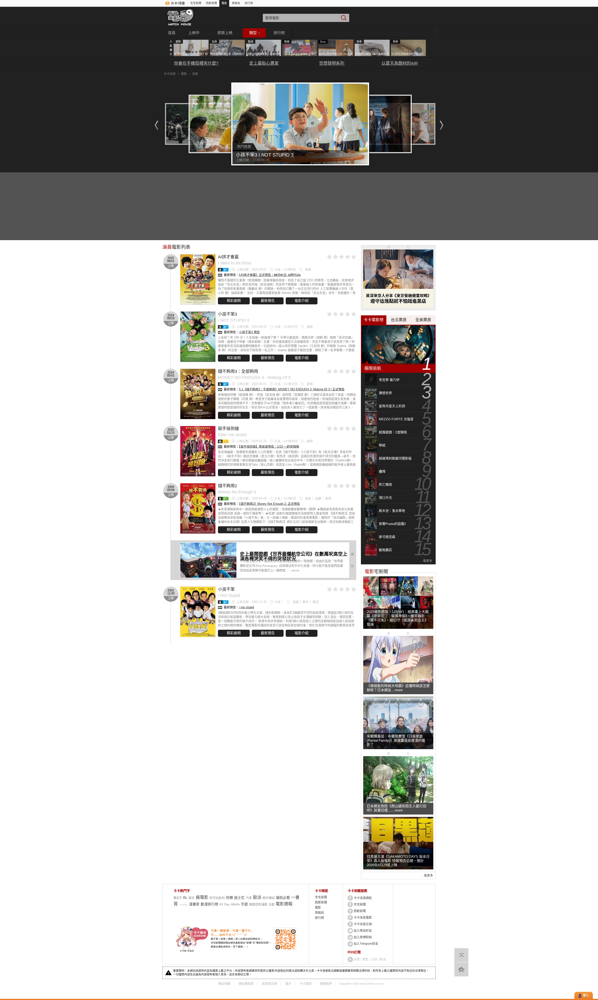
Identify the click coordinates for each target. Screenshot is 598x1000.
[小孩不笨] (198, 612)
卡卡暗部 (305, 983)
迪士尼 (239, 898)
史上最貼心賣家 (264, 63)
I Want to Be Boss (234, 263)
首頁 (171, 33)
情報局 (236, 3)
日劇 (271, 904)
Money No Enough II (237, 492)
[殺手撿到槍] (198, 451)
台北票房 (399, 320)
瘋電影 (202, 897)
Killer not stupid (232, 434)
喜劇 (308, 269)
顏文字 (178, 898)
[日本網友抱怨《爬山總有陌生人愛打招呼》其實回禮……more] (398, 802)
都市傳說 (269, 898)
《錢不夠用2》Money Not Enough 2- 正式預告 (269, 503)
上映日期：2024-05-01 (251, 384)
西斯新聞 (211, 3)
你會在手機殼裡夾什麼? (196, 63)
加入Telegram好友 (366, 943)
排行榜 (249, 3)
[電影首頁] (180, 17)
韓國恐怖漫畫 (258, 904)
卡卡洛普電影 (363, 917)
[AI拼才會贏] (198, 279)
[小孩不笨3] (198, 336)
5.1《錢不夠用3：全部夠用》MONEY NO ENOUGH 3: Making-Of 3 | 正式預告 (292, 389)
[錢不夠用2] (198, 508)
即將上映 (224, 33)
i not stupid (246, 607)
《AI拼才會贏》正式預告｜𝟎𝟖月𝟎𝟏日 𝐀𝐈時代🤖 (270, 275)
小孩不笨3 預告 (249, 332)
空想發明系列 (331, 63)
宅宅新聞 (195, 3)
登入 (586, 995)
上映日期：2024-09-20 (251, 326)
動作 (306, 602)
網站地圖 (224, 983)
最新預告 (268, 300)
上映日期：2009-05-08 (251, 498)
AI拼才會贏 (228, 257)
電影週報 (284, 904)
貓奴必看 (283, 898)
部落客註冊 (269, 983)
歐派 (257, 897)
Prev (155, 125)
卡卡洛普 (170, 73)
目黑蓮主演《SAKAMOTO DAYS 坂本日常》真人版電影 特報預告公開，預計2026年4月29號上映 (398, 860)
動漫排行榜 (209, 904)
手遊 (244, 904)
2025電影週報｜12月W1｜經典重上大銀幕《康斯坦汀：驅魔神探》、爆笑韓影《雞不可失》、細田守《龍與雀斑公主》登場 (398, 618)
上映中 (193, 33)
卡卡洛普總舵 (363, 898)
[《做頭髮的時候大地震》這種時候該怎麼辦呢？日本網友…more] (398, 681)
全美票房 (423, 320)
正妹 (374, 959)
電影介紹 (302, 300)
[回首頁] (461, 969)
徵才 (288, 983)
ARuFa (235, 904)
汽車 (249, 898)
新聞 (357, 959)
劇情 (310, 384)
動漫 (383, 959)
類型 (253, 33)
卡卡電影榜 (374, 320)
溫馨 (318, 498)
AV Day (224, 904)
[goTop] (461, 955)
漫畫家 (194, 904)
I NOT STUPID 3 (233, 320)
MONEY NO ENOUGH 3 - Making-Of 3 (254, 377)
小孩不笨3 (227, 314)
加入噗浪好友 (363, 930)
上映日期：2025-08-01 (251, 269)
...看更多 (426, 560)
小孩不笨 (226, 589)
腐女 (192, 898)
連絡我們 (326, 983)
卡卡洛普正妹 (363, 924)
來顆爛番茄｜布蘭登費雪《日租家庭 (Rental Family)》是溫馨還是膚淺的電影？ (396, 740)
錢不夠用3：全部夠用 (238, 371)
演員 (195, 73)
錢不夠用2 (227, 486)
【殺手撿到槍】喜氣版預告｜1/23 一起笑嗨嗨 (269, 446)
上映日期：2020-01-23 (251, 441)
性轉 (229, 898)
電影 (224, 3)
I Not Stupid (229, 595)
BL (185, 898)
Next (442, 125)
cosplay (183, 904)
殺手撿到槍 (228, 428)
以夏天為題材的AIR (399, 63)
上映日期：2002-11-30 (251, 602)
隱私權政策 (246, 983)
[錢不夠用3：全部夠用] (198, 394)
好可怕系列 (217, 898)
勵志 (316, 602)
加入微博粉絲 (363, 937)
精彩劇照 (234, 300)
